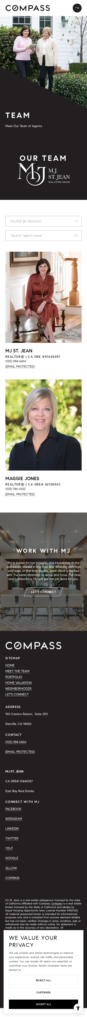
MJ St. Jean (18, 351)
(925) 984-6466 (15, 361)
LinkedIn (12, 829)
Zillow (11, 868)
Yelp (9, 848)
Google (11, 858)
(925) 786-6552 (15, 489)
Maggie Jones (22, 478)
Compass (12, 878)
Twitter (12, 838)
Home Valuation (18, 683)
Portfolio (13, 677)
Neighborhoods (18, 689)
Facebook (13, 809)
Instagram (13, 819)
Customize (43, 992)
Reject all (43, 980)
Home (9, 665)
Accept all (44, 1004)
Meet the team (17, 671)
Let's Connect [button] (43, 592)
